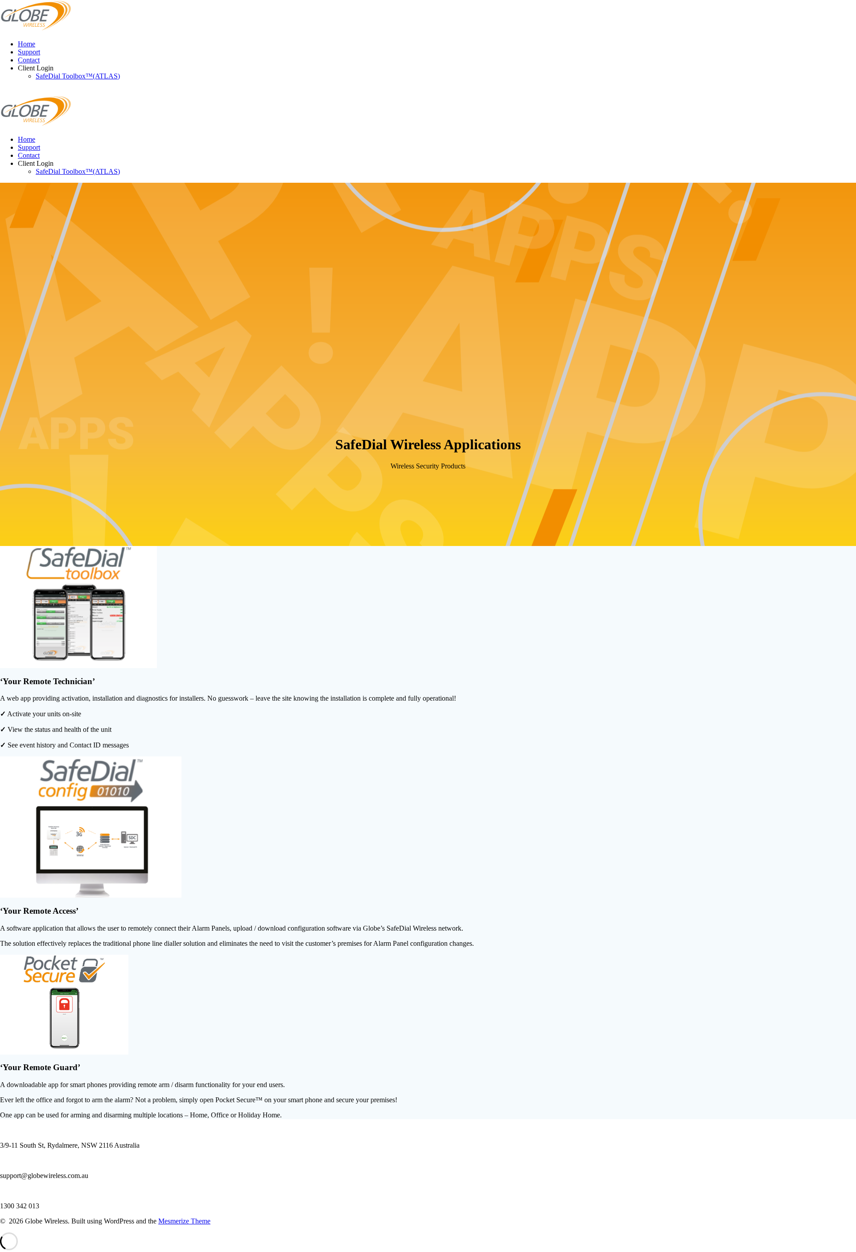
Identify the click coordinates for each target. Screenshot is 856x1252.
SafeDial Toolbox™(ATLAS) (78, 76)
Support (29, 52)
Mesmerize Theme (184, 1221)
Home (26, 44)
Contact (29, 60)
